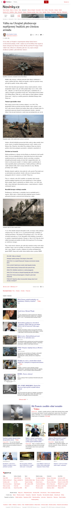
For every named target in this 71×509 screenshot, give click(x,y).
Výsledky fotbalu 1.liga (30, 480)
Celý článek (47, 416)
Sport (37, 12)
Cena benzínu (43, 492)
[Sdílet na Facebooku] (41, 286)
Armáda (22, 290)
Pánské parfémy (35, 499)
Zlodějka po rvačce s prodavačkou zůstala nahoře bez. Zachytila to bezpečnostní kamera (30, 361)
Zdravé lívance (39, 482)
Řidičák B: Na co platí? (63, 483)
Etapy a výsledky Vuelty (19, 480)
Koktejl (60, 10)
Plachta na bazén (20, 494)
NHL (26, 487)
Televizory (55, 497)
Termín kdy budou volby (8, 483)
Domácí (16, 10)
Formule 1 (27, 485)
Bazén (14, 494)
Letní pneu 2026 (61, 478)
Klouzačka (39, 494)
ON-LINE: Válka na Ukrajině (14, 256)
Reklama (15, 504)
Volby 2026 (5, 478)
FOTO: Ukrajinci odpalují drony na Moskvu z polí (30, 348)
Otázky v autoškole (62, 485)
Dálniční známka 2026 (63, 480)
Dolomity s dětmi (50, 487)
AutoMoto (12, 12)
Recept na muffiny (40, 480)
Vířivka (62, 494)
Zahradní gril (57, 494)
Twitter (10, 504)
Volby (20, 10)
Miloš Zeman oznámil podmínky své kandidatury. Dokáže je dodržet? (28, 300)
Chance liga (27, 478)
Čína (13, 290)
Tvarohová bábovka (40, 483)
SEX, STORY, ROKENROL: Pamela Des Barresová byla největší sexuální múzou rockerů (29, 387)
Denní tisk (59, 12)
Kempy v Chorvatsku (51, 478)
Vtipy (19, 303)
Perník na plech (39, 487)
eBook (33, 34)
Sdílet (38, 34)
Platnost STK (61, 487)
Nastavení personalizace (62, 504)
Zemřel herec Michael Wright (26, 311)
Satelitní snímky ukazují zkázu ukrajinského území (11, 439)
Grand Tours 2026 (18, 487)
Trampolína (28, 494)
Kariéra (19, 504)
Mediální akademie (29, 504)
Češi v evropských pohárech (54, 492)
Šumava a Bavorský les (52, 482)
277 (43, 34)
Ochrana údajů (44, 504)
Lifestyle (56, 10)
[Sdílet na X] (43, 286)
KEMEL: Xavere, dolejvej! (25, 374)
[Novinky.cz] (11, 7)
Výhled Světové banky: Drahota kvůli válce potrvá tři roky (21, 267)
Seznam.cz (66, 2)
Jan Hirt (15, 482)
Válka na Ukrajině (31, 10)
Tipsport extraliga (28, 482)
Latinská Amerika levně (52, 485)
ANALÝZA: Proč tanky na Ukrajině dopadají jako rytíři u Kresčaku (23, 272)
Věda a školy (20, 339)
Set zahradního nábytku (48, 494)
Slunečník (34, 494)
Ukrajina (18, 290)
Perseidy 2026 (36, 492)
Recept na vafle (39, 485)
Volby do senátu (6, 485)
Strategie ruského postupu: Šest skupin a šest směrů (20, 258)
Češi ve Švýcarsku (51, 483)
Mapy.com (20, 492)
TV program (53, 12)
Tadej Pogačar (17, 483)
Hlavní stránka (6, 10)
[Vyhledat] (46, 2)
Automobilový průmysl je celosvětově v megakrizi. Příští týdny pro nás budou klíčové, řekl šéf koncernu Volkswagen (29, 324)
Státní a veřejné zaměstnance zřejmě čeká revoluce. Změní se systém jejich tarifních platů (34, 439)
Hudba (19, 390)
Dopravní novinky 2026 (63, 482)
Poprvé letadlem (50, 480)
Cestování (20, 12)
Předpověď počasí (28, 492)
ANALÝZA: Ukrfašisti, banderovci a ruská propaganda (20, 270)
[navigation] (2, 2)
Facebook (5, 504)
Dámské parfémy (36, 497)
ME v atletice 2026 (29, 483)
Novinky (15, 34)
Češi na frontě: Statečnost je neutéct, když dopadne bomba (21, 265)
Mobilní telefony (18, 497)
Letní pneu (43, 497)
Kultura (46, 10)
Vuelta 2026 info (17, 478)
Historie (24, 12)
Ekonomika (51, 10)
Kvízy (40, 12)
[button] (23, 63)
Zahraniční (24, 10)
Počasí (48, 12)
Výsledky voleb (6, 482)
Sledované (64, 12)
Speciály (44, 12)
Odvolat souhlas (52, 504)
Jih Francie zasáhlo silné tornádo (46, 406)
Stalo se (12, 10)
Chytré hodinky (62, 497)
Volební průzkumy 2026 (8, 480)
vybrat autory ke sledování (12, 35)
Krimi (43, 10)
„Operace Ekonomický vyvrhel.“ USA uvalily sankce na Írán (57, 439)
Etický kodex (37, 504)
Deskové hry (49, 497)
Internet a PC (6, 12)
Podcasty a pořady (31, 12)
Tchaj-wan (28, 290)
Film (18, 312)
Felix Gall (16, 485)
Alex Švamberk (10, 34)
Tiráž (23, 504)
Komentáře (38, 10)
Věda (16, 12)
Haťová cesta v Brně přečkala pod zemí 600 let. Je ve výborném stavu (29, 337)
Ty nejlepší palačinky (40, 478)
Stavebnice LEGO (27, 497)
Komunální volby (6, 487)
